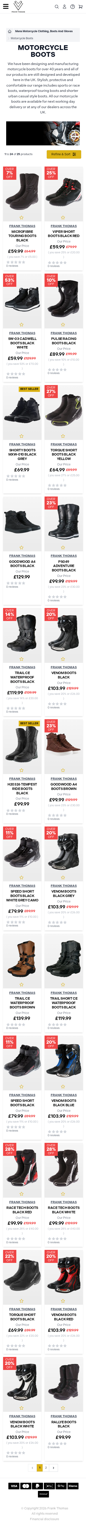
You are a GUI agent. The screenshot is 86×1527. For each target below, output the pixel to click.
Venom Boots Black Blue (63, 1103)
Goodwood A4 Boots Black (22, 564)
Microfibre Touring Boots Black (22, 236)
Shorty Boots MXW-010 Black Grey (22, 454)
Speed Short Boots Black (22, 1103)
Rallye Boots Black (63, 1424)
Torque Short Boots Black (22, 1317)
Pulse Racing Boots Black (63, 341)
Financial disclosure (44, 1519)
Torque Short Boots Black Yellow (63, 454)
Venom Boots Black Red (63, 1317)
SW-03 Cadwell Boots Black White (22, 343)
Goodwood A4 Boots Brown (63, 786)
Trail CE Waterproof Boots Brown (22, 1002)
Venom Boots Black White (22, 1424)
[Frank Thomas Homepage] (18, 7)
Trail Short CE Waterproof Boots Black (64, 1002)
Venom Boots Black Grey (63, 893)
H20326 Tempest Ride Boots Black (22, 788)
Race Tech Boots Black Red (22, 1210)
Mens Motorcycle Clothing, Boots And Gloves (44, 31)
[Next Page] (54, 1468)
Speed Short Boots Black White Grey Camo (22, 895)
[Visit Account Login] (64, 6)
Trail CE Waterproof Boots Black (22, 677)
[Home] (10, 31)
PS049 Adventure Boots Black (64, 566)
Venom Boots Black (63, 675)
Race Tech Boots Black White (64, 1210)
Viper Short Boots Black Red (63, 234)
